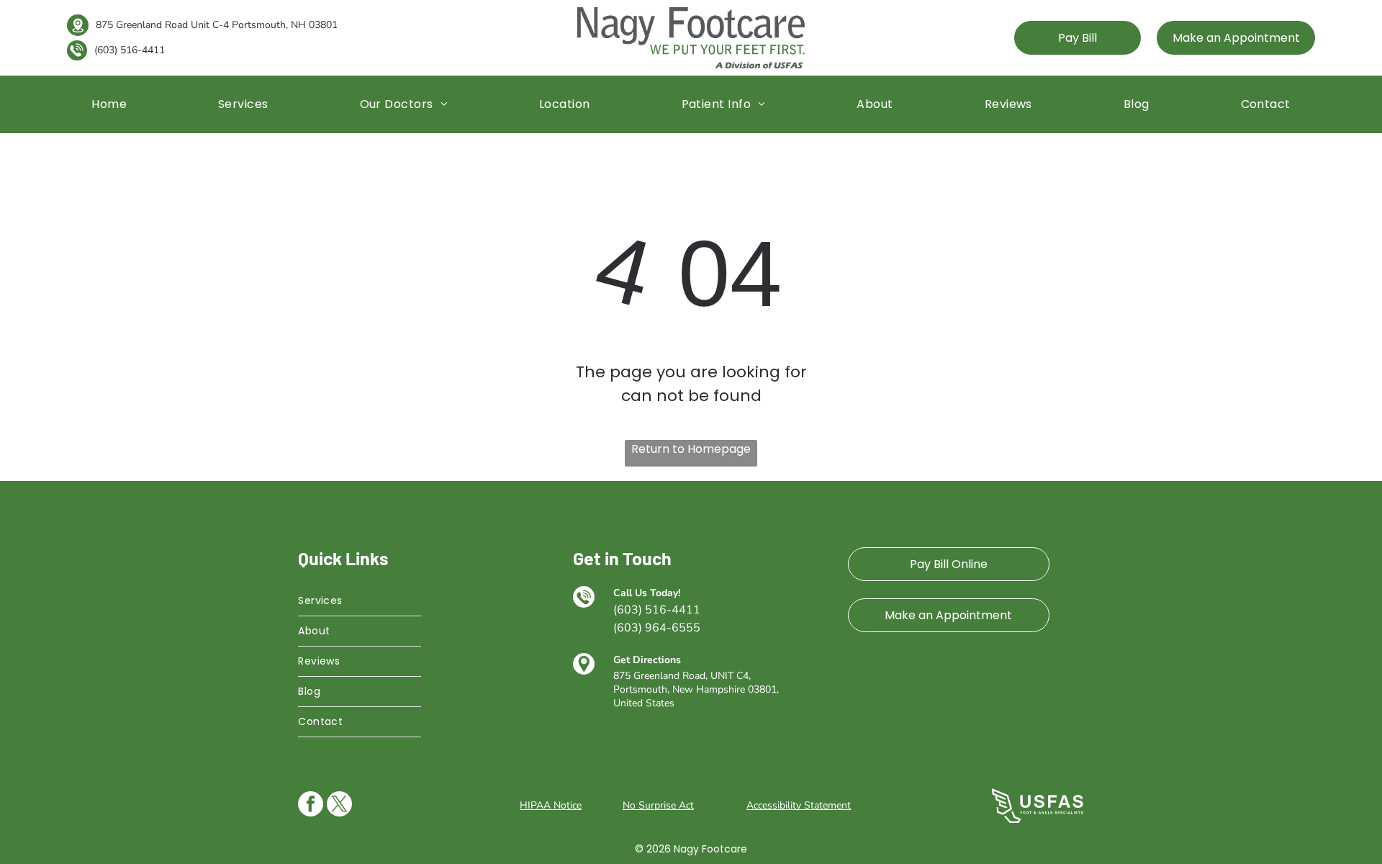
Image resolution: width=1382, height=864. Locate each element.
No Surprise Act (658, 805)
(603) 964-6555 (656, 628)
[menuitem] (109, 104)
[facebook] (310, 805)
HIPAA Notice (551, 805)
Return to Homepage (691, 449)
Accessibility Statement (798, 805)
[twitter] (339, 805)
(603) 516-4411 (129, 50)
